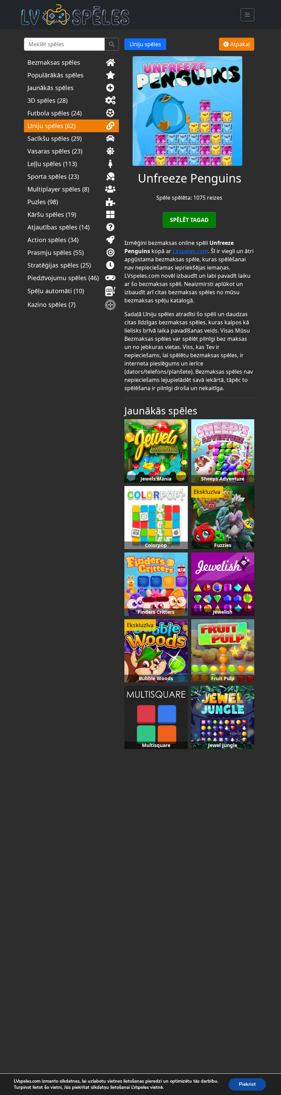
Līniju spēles (145, 44)
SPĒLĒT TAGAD (189, 220)
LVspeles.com (190, 251)
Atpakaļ (239, 44)
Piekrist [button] (247, 1084)
